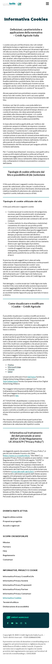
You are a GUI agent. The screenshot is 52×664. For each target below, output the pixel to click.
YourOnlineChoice (10, 381)
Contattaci (8, 559)
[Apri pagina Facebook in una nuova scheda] (8, 623)
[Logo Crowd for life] (12, 4)
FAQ (5, 551)
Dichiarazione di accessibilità (16, 606)
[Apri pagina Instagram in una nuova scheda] (21, 623)
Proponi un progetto (12, 521)
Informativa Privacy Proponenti (17, 585)
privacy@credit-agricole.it (23, 471)
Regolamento (9, 555)
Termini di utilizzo (11, 602)
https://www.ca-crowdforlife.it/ (17, 455)
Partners (7, 546)
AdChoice (32, 377)
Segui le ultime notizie (12, 517)
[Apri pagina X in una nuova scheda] (26, 623)
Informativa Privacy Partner (15, 589)
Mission (6, 542)
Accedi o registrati (11, 525)
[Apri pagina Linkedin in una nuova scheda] (17, 623)
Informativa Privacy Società (15, 580)
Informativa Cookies (12, 598)
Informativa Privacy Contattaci (17, 593)
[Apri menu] (47, 3)
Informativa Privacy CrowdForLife (18, 576)
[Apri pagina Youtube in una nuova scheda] (12, 623)
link (17, 395)
